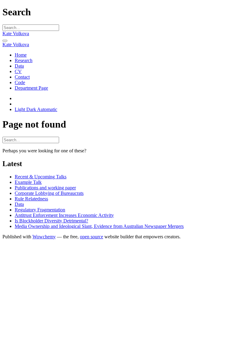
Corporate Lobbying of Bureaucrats (49, 193)
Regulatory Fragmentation (40, 209)
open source (91, 236)
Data (19, 204)
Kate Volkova (15, 33)
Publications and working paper (45, 187)
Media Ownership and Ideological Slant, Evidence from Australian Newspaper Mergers (99, 226)
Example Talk (28, 182)
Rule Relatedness (31, 198)
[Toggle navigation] (4, 41)
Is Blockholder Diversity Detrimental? (51, 220)
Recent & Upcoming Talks (40, 176)
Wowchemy (44, 236)
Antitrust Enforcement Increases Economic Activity (64, 215)
